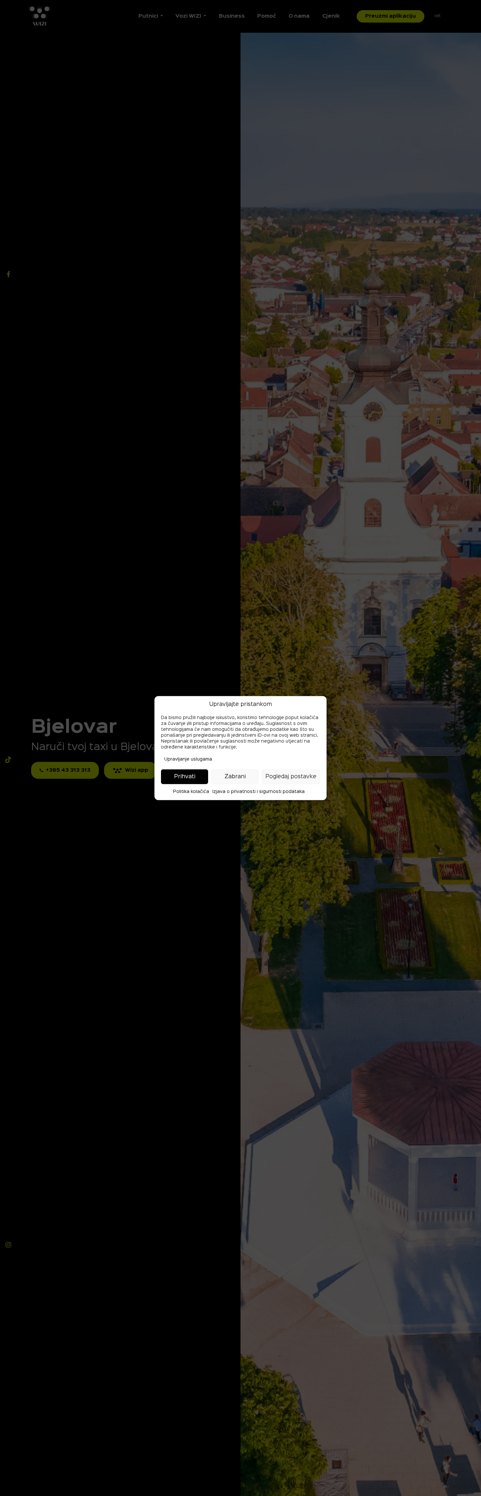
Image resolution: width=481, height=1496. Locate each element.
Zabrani (235, 776)
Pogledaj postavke (290, 776)
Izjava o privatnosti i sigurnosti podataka (258, 792)
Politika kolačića (191, 792)
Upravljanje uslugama (188, 759)
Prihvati (184, 776)
